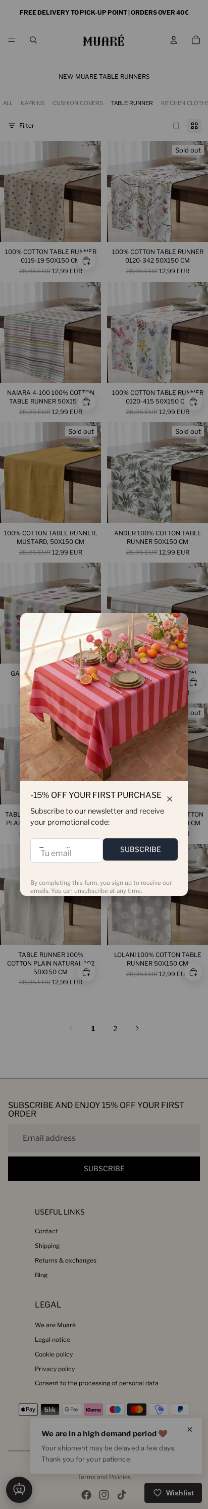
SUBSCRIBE (140, 849)
